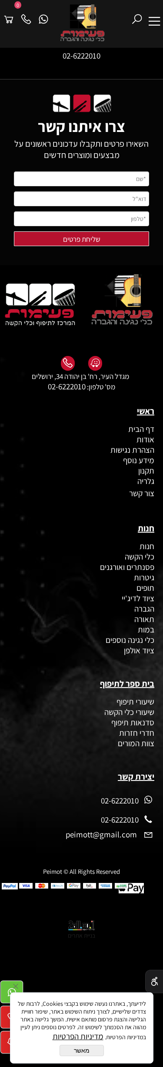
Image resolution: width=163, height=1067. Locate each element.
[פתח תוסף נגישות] (154, 981)
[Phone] (26, 15)
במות (146, 629)
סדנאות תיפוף (132, 722)
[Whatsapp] (43, 15)
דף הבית (141, 429)
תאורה (144, 619)
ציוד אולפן (139, 650)
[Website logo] (90, 23)
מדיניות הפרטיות (78, 1036)
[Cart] (9, 15)
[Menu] (154, 15)
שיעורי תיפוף (134, 701)
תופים (145, 588)
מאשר (82, 1050)
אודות (144, 439)
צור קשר (140, 493)
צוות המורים (136, 743)
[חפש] (137, 15)
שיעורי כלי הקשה (128, 712)
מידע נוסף (138, 460)
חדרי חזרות (136, 733)
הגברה (144, 608)
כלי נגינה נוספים (130, 640)
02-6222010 (81, 55)
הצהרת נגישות (132, 450)
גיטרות (144, 577)
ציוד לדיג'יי (138, 598)
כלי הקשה (139, 556)
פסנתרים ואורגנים (127, 567)
